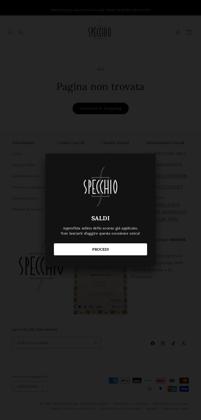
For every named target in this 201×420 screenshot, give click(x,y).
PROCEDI (100, 249)
